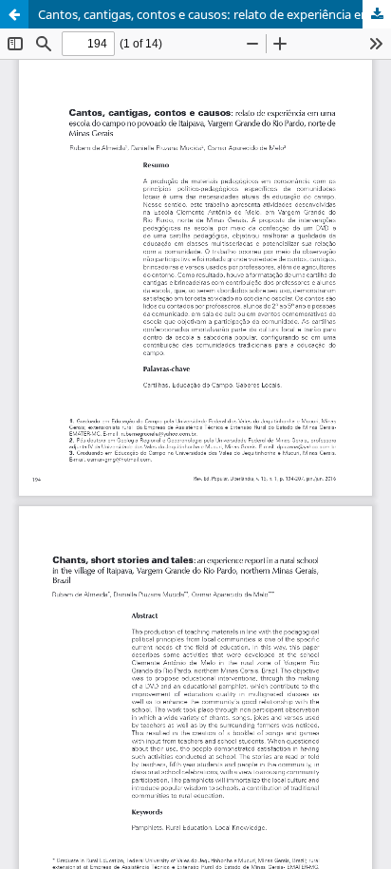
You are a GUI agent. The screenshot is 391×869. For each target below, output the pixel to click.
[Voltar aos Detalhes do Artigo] (14, 14)
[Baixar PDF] (377, 14)
